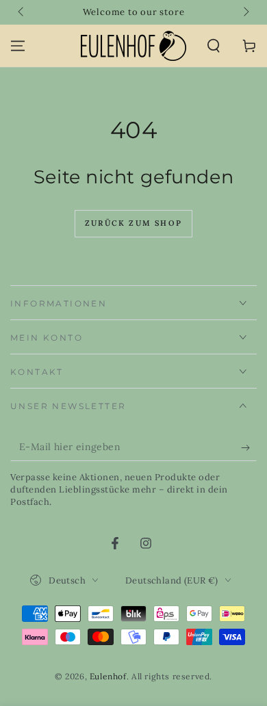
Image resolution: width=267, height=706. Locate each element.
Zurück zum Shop (133, 223)
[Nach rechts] (245, 12)
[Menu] (18, 45)
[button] (213, 45)
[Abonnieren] (249, 447)
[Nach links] (22, 12)
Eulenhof (108, 676)
